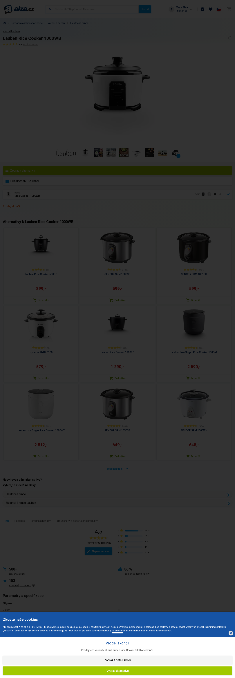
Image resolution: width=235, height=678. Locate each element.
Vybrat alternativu (117, 670)
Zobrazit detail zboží (117, 660)
